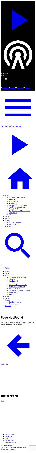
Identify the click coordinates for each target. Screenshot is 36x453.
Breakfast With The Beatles (18, 205)
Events (7, 220)
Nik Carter (12, 199)
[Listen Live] (18, 19)
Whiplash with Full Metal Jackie (19, 211)
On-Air (7, 195)
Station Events (14, 224)
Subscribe (8, 226)
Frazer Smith (13, 213)
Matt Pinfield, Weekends (17, 207)
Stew (10, 215)
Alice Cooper (13, 203)
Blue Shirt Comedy (15, 222)
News (7, 216)
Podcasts (8, 218)
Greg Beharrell (13, 201)
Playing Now (5, 90)
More (2, 401)
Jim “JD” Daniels (14, 209)
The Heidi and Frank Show (17, 197)
